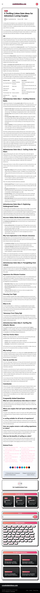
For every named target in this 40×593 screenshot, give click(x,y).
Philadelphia (18, 535)
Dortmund (21, 528)
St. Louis (18, 540)
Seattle (9, 540)
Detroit (13, 528)
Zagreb (16, 543)
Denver (9, 528)
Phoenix (23, 535)
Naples (5, 535)
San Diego (21, 538)
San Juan (32, 538)
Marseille (22, 533)
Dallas (5, 528)
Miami (27, 533)
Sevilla (13, 540)
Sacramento (10, 538)
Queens (32, 535)
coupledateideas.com (19, 4)
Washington (11, 543)
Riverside (5, 538)
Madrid (14, 533)
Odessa (9, 535)
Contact (30, 590)
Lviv (10, 533)
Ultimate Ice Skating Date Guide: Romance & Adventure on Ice (11, 575)
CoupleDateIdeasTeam (12, 19)
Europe (6, 10)
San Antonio (16, 538)
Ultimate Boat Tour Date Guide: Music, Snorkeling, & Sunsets (28, 563)
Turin (26, 540)
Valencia (30, 540)
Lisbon (26, 19)
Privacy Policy (35, 590)
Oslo (13, 535)
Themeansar (13, 591)
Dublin (27, 528)
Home (27, 590)
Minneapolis (31, 533)
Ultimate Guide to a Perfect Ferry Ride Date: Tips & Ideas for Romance (11, 563)
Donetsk (17, 528)
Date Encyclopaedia (8, 559)
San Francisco (27, 538)
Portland (27, 535)
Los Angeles (5, 533)
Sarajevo (5, 540)
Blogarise (7, 591)
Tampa (22, 540)
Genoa (31, 528)
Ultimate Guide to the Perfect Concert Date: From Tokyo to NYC (28, 575)
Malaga (18, 533)
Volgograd (5, 543)
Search (20, 513)
